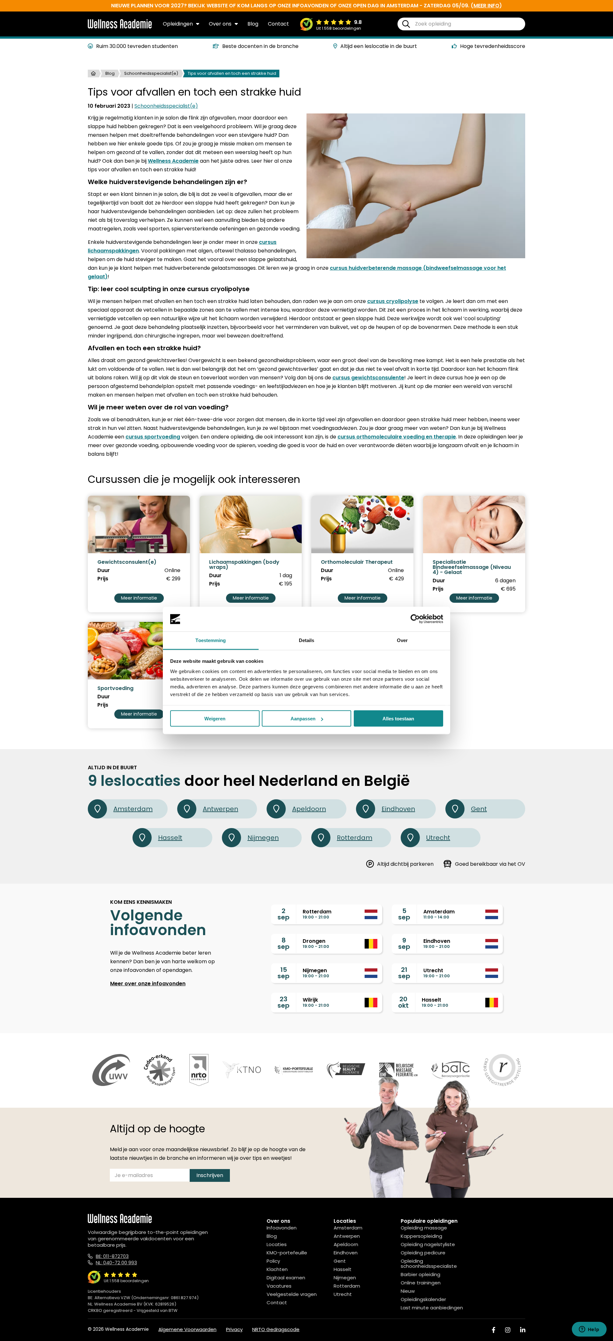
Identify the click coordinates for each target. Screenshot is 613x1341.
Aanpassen (303, 718)
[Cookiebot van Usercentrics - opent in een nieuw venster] (415, 619)
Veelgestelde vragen (292, 1294)
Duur (103, 570)
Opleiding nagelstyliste (428, 1244)
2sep (283, 914)
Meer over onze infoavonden (147, 983)
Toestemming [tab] (210, 640)
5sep (404, 914)
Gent (479, 808)
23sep (283, 1002)
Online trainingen (421, 1282)
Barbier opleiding (420, 1274)
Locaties (277, 1244)
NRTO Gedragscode (275, 1329)
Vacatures (279, 1286)
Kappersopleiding (421, 1236)
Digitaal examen (286, 1277)
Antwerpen (220, 808)
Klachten (277, 1269)
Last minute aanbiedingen (432, 1307)
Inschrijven (209, 1175)
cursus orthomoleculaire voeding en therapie (396, 436)
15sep (283, 973)
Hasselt (170, 837)
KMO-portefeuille (287, 1252)
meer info (486, 5)
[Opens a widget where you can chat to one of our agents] (589, 1330)
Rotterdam (354, 837)
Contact (278, 23)
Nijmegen (263, 837)
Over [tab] (402, 640)
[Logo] (120, 27)
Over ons (220, 23)
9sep (404, 943)
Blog (252, 23)
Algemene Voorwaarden (187, 1329)
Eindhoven (398, 808)
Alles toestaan (398, 718)
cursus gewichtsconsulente (368, 377)
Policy (273, 1261)
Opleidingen (178, 23)
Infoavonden (282, 1227)
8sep (283, 943)
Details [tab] (306, 640)
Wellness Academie (173, 161)
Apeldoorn (309, 808)
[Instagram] (507, 1330)
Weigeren (214, 718)
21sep (404, 973)
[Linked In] (522, 1330)
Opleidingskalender (423, 1299)
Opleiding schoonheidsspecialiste (429, 1263)
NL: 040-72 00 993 (116, 1262)
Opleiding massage (424, 1227)
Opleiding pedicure (423, 1252)
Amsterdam (133, 808)
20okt (403, 1002)
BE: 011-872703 (112, 1256)
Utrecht (438, 837)
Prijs (102, 578)
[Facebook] (494, 1330)
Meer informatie (139, 598)
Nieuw (408, 1291)
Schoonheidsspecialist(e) (151, 73)
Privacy (234, 1329)
